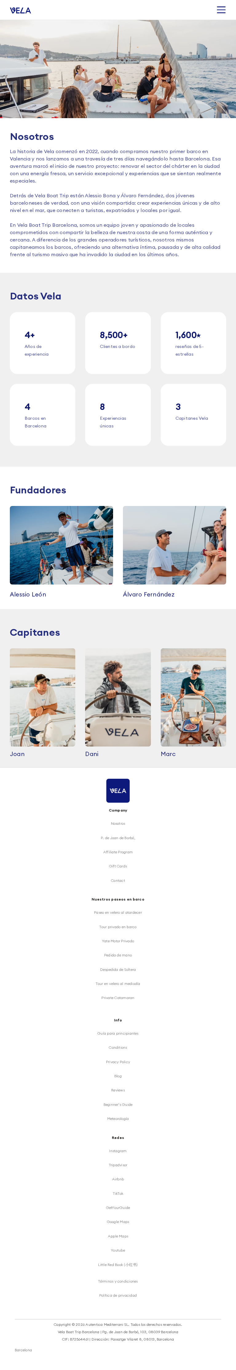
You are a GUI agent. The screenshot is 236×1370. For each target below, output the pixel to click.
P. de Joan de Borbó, (118, 838)
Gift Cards (118, 866)
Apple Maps (118, 1236)
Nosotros (118, 823)
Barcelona (23, 1350)
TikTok (118, 1193)
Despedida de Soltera (118, 969)
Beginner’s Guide (118, 1104)
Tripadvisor (118, 1165)
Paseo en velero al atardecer (118, 912)
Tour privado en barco (117, 926)
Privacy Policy (118, 1061)
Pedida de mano (118, 955)
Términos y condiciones (118, 1281)
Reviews (118, 1090)
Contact (118, 880)
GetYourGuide (118, 1207)
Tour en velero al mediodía (118, 983)
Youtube (118, 1250)
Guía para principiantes (118, 1033)
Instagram (118, 1150)
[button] (221, 10)
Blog (118, 1076)
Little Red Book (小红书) (118, 1264)
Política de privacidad (118, 1295)
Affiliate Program (118, 852)
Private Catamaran (117, 997)
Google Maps (118, 1221)
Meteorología (118, 1118)
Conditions (118, 1047)
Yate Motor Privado (118, 941)
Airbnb (118, 1179)
